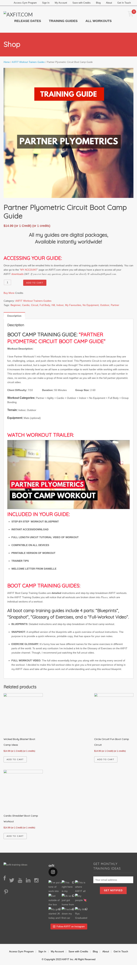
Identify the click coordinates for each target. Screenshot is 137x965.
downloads (17, 274)
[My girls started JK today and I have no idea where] (55, 914)
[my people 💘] (81, 900)
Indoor (60, 305)
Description (14, 315)
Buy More (9, 292)
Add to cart (34, 282)
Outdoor (104, 305)
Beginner (16, 305)
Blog (98, 2)
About (109, 2)
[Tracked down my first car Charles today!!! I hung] (68, 914)
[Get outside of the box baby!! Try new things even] (55, 900)
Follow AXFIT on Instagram (71, 926)
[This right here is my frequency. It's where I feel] (68, 887)
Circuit (34, 305)
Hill (53, 305)
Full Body (45, 305)
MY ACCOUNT (29, 269)
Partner (115, 305)
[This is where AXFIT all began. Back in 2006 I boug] (81, 887)
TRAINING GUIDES (63, 21)
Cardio (26, 305)
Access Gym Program (25, 2)
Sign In (45, 2)
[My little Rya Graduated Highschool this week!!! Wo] (81, 914)
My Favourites (73, 305)
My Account (61, 2)
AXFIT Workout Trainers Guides (28, 62)
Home (7, 62)
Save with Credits (81, 2)
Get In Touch (124, 2)
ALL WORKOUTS (98, 21)
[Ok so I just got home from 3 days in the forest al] (68, 900)
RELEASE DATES (27, 21)
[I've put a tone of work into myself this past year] (55, 887)
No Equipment (91, 305)
